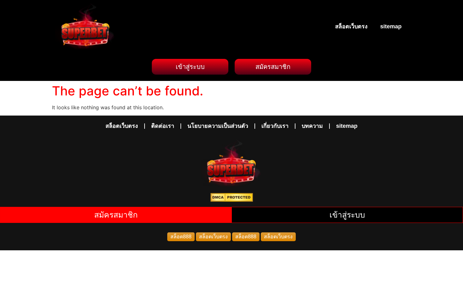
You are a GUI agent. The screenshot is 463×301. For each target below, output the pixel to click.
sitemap (391, 26)
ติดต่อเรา (162, 126)
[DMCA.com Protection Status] (231, 200)
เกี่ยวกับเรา (275, 126)
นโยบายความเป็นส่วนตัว (217, 126)
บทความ (312, 126)
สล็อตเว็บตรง (351, 26)
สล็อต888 (180, 236)
